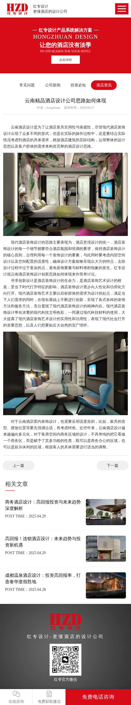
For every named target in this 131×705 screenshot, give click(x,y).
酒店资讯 (104, 85)
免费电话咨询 (98, 697)
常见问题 (27, 85)
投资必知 (78, 85)
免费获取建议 (49, 701)
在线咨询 (16, 701)
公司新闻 (52, 85)
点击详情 (65, 60)
